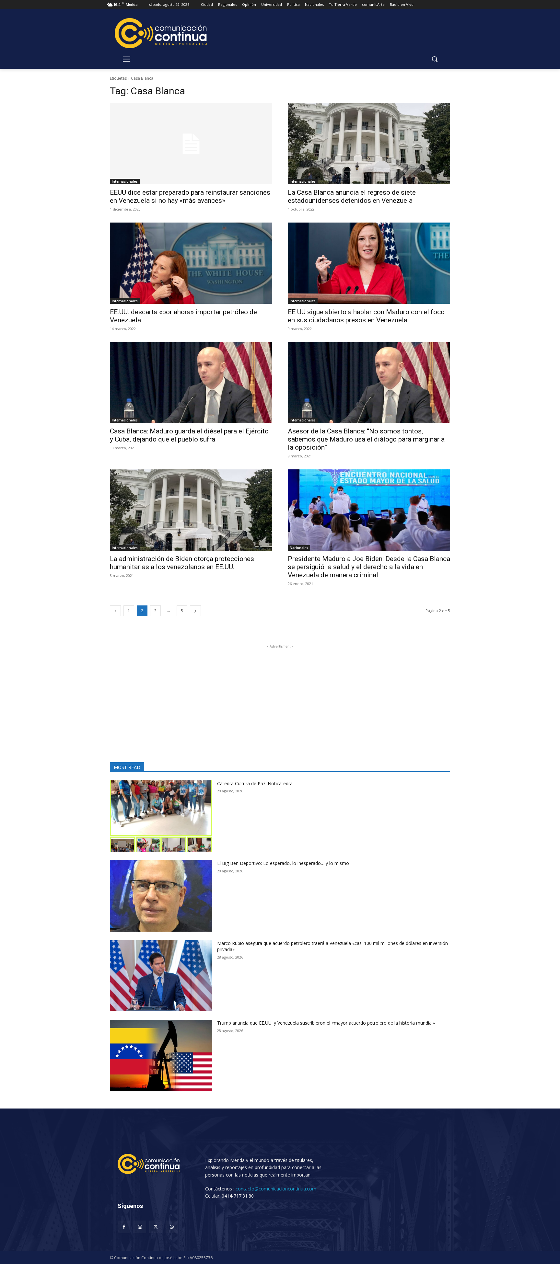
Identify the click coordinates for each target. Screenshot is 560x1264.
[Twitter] (155, 1227)
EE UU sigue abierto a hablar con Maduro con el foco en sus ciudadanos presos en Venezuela (366, 316)
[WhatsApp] (172, 1227)
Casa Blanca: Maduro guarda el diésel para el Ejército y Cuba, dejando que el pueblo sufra (189, 435)
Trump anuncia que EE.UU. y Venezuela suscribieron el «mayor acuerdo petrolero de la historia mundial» (326, 1023)
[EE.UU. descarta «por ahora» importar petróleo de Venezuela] (191, 263)
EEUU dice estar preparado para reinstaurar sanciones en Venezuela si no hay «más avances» (190, 196)
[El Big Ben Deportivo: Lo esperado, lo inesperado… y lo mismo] (161, 896)
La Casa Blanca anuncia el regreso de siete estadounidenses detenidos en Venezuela (352, 196)
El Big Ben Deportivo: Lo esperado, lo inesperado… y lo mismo (286, 863)
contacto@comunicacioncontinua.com (276, 1189)
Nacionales (299, 548)
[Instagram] (140, 1227)
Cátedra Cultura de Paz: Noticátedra (255, 783)
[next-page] (195, 610)
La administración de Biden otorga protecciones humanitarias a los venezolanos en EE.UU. (182, 563)
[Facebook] (124, 1227)
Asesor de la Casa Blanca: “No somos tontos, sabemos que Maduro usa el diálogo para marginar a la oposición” (366, 439)
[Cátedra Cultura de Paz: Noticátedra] (161, 816)
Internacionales (125, 181)
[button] (434, 59)
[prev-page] (115, 610)
